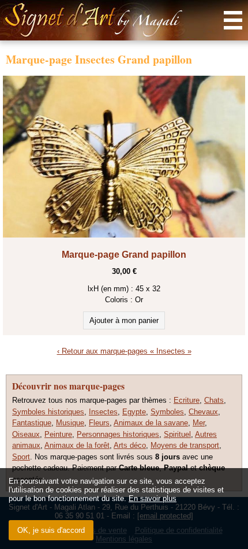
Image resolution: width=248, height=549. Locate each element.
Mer (199, 422)
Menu (233, 20)
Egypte (134, 411)
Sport (21, 456)
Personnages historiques (118, 434)
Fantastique (31, 422)
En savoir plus (152, 498)
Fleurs (99, 422)
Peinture (58, 434)
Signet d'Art (124, 20)
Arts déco (130, 445)
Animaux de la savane (151, 422)
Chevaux (203, 411)
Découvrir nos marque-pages (68, 386)
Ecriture (187, 400)
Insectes (103, 411)
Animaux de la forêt (77, 445)
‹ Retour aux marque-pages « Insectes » (124, 351)
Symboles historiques (48, 411)
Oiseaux (26, 434)
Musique (70, 422)
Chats (214, 400)
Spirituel (177, 434)
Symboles (167, 411)
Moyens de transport (185, 445)
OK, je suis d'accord (51, 530)
